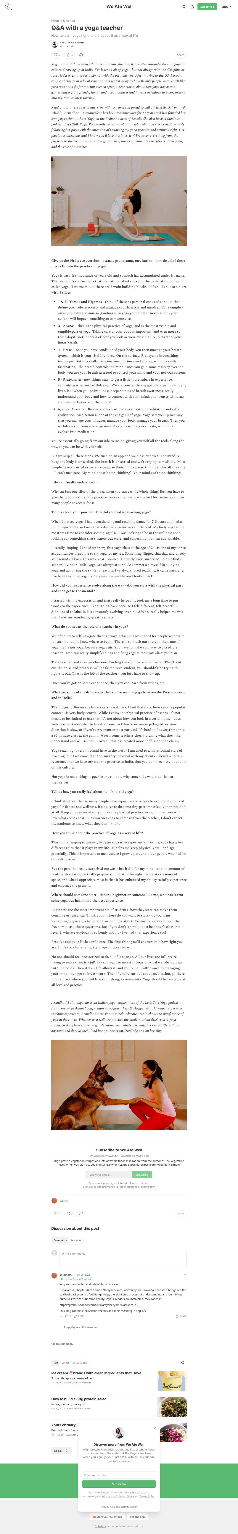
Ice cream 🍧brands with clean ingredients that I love (96, 1373)
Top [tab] (56, 1362)
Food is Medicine (63, 21)
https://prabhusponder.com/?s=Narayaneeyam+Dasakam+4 (98, 1305)
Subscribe (207, 7)
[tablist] (67, 1240)
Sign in (226, 7)
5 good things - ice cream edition (72, 1378)
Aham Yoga (85, 118)
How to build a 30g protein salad (79, 1399)
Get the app (137, 1517)
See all (58, 1450)
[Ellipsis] (185, 1274)
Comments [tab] (60, 1240)
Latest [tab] (65, 1362)
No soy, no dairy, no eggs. (67, 1404)
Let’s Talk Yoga (76, 124)
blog (158, 1031)
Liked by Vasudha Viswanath (77, 1279)
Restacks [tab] (75, 1240)
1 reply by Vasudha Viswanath (81, 1327)
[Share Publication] (192, 6)
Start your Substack (109, 1517)
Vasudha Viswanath (72, 42)
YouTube (131, 1031)
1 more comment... (62, 1344)
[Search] (184, 6)
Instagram (115, 1031)
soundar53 (66, 1275)
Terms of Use (137, 1492)
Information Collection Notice (118, 1496)
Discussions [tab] (80, 1362)
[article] (119, 1380)
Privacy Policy (147, 1496)
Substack (100, 1526)
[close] (155, 1428)
